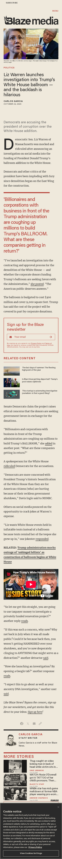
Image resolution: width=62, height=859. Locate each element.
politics (9, 68)
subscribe (12, 3)
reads (24, 621)
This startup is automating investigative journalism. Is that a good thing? (39, 392)
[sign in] (2, 3)
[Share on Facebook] (21, 723)
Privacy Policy (36, 343)
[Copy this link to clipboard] (40, 723)
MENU (55, 11)
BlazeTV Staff (37, 784)
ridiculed (9, 466)
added (48, 443)
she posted (37, 284)
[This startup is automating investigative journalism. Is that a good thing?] (12, 394)
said (45, 658)
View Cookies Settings (31, 853)
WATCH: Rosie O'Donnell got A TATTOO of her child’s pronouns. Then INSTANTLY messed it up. (43, 778)
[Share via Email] (34, 723)
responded (42, 539)
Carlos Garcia (13, 101)
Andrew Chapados (39, 798)
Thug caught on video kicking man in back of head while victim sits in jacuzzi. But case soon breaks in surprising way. (43, 764)
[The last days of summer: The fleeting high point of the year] (12, 371)
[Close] (58, 807)
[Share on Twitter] (27, 723)
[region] (31, 831)
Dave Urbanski (37, 770)
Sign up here (35, 712)
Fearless (54, 800)
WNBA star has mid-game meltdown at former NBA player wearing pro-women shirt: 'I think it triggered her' (44, 791)
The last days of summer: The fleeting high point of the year (38, 369)
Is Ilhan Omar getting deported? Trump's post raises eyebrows (40, 380)
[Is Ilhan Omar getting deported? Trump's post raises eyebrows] (12, 382)
